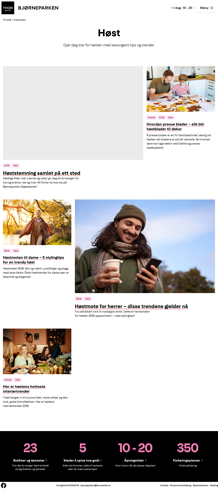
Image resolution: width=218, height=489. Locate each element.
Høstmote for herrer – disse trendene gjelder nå (131, 306)
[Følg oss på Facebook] (3, 485)
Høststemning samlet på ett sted (41, 173)
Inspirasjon (20, 19)
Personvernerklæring (180, 485)
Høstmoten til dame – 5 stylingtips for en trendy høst (33, 259)
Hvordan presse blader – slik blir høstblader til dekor (175, 126)
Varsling (214, 485)
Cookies (164, 485)
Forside (7, 19)
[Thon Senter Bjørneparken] (29, 7)
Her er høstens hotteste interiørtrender (24, 388)
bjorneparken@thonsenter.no (96, 485)
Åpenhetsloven (201, 485)
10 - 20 (183, 8)
